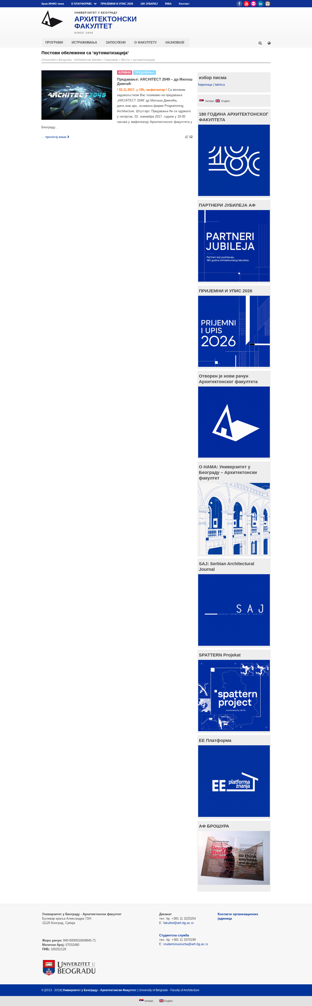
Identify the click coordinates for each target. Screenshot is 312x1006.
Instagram (268, 4)
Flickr (253, 4)
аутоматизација (144, 60)
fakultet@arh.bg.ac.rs (178, 923)
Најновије (111, 60)
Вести (125, 60)
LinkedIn (260, 4)
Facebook (239, 4)
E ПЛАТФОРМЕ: (81, 3)
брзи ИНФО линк (52, 3)
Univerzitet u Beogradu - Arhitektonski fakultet (71, 60)
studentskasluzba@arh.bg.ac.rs (185, 944)
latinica (220, 84)
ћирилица (205, 84)
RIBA (168, 3)
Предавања (145, 72)
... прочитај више (53, 137)
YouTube (246, 4)
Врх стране (257, 990)
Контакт (184, 3)
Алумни (124, 72)
